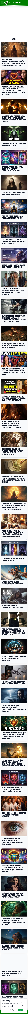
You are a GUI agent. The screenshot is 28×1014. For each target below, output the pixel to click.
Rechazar (5, 1010)
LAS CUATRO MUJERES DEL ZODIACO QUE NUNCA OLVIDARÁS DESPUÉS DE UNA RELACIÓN (13, 921)
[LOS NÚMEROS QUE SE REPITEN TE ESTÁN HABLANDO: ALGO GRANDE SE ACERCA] (14, 828)
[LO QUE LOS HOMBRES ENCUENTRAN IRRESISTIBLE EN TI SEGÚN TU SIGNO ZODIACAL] (14, 279)
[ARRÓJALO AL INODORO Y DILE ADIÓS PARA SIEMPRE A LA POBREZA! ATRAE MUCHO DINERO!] (14, 466)
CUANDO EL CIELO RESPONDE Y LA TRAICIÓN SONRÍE (13, 193)
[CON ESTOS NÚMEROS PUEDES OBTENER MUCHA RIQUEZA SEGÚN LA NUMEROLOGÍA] (14, 439)
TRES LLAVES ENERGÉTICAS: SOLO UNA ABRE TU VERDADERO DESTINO (13, 169)
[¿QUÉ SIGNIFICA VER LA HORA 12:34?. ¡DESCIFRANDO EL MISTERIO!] (14, 646)
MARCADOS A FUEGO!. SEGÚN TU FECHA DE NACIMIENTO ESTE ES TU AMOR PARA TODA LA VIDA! (14, 119)
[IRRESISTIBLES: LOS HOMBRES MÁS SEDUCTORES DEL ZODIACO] (14, 803)
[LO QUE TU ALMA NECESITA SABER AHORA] (14, 548)
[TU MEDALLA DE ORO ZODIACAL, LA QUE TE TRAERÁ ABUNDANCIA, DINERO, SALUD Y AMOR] (14, 412)
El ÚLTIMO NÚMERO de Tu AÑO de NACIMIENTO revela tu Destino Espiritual (14, 398)
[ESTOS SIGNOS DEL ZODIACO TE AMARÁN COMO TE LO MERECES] (14, 961)
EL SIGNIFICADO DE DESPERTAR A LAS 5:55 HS (12, 606)
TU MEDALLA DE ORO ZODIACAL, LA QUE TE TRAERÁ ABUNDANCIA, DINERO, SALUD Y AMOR (11, 424)
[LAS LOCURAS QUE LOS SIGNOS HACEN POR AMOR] (14, 572)
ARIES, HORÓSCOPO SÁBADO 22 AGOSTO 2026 (14, 144)
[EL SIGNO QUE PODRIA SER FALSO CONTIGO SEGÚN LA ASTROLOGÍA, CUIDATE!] (14, 883)
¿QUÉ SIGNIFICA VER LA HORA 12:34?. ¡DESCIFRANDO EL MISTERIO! (14, 658)
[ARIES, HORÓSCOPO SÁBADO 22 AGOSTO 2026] (14, 133)
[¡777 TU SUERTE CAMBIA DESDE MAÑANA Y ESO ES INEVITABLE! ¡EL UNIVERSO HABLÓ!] (14, 856)
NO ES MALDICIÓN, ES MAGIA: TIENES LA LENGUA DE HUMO (14, 683)
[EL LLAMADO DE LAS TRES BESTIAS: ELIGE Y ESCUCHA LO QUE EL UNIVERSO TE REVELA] (14, 987)
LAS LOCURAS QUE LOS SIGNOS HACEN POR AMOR (12, 583)
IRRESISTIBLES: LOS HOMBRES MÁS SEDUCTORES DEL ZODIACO (14, 815)
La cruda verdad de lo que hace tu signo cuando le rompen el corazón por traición (14, 735)
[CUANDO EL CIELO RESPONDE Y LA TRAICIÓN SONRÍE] (14, 182)
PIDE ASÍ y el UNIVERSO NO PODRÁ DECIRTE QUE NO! (13, 217)
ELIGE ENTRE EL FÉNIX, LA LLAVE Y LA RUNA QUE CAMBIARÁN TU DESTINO (12, 789)
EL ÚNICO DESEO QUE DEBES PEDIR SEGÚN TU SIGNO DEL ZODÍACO (13, 948)
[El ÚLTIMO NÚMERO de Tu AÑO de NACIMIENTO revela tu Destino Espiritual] (14, 386)
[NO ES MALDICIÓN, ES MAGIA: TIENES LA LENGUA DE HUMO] (14, 672)
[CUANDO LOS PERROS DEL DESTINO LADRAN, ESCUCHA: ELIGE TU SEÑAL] (14, 230)
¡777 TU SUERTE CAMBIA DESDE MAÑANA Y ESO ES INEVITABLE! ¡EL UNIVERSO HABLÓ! (12, 868)
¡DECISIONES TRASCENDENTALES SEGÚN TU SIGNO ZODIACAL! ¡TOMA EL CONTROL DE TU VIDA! (13, 62)
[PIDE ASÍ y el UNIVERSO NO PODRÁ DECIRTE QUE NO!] (14, 206)
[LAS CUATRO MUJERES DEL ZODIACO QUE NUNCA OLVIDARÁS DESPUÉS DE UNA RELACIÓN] (14, 909)
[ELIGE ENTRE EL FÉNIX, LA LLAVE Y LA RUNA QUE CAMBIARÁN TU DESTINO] (14, 778)
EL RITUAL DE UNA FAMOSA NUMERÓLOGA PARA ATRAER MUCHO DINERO (14, 345)
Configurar (13, 1010)
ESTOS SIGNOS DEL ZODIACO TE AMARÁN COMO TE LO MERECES (13, 973)
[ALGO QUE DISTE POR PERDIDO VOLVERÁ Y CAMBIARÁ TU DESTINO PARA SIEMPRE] (14, 695)
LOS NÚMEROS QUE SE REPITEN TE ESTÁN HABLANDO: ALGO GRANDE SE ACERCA (13, 841)
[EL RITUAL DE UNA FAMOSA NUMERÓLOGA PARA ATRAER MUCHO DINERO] (14, 333)
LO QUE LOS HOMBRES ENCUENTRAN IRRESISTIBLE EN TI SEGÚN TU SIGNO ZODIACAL (13, 291)
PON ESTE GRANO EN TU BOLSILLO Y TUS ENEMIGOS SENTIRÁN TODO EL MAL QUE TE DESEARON (13, 632)
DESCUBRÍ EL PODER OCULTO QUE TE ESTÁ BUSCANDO (13, 266)
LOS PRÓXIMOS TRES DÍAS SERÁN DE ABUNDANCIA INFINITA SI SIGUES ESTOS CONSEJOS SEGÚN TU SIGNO (13, 763)
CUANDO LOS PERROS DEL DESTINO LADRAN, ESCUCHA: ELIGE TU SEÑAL (14, 241)
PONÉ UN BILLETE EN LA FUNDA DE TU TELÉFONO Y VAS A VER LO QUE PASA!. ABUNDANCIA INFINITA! (12, 534)
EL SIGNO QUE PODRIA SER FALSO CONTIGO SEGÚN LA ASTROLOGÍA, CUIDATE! (13, 895)
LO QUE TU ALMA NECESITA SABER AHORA (13, 559)
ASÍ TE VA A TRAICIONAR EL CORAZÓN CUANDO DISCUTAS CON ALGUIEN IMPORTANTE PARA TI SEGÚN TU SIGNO (13, 90)
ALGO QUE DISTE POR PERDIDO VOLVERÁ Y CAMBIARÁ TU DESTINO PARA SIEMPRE (14, 708)
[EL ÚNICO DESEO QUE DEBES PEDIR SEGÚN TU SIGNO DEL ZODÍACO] (14, 936)
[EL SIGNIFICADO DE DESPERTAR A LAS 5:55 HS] (14, 596)
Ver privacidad (11, 1006)
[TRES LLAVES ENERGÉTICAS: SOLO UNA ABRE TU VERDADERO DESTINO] (14, 157)
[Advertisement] (14, 20)
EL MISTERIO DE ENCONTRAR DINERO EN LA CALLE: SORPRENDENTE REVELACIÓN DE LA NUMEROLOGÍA (14, 319)
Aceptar (20, 1010)
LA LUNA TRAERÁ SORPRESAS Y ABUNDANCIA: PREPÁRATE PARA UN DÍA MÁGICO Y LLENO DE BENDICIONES (14, 506)
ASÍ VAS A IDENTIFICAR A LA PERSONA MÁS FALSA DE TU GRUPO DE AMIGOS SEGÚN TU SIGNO (14, 372)
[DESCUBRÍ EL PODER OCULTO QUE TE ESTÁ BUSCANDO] (14, 255)
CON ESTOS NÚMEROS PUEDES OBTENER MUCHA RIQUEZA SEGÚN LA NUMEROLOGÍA (12, 452)
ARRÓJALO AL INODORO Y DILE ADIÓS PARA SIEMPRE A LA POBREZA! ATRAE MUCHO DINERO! (13, 479)
